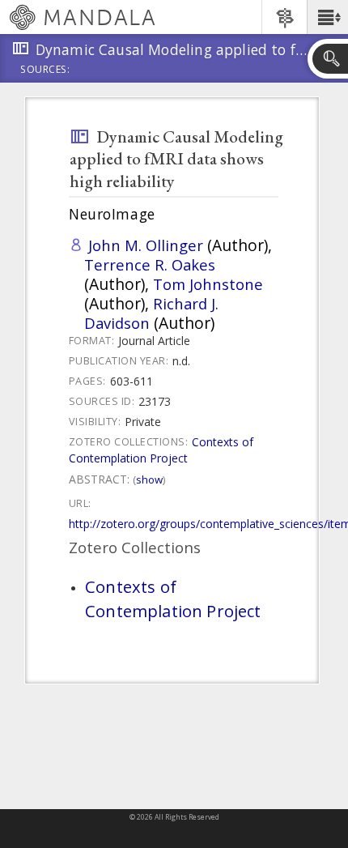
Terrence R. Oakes (149, 264)
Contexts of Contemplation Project (161, 450)
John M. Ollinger (145, 245)
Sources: (45, 70)
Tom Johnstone (208, 284)
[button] (327, 17)
